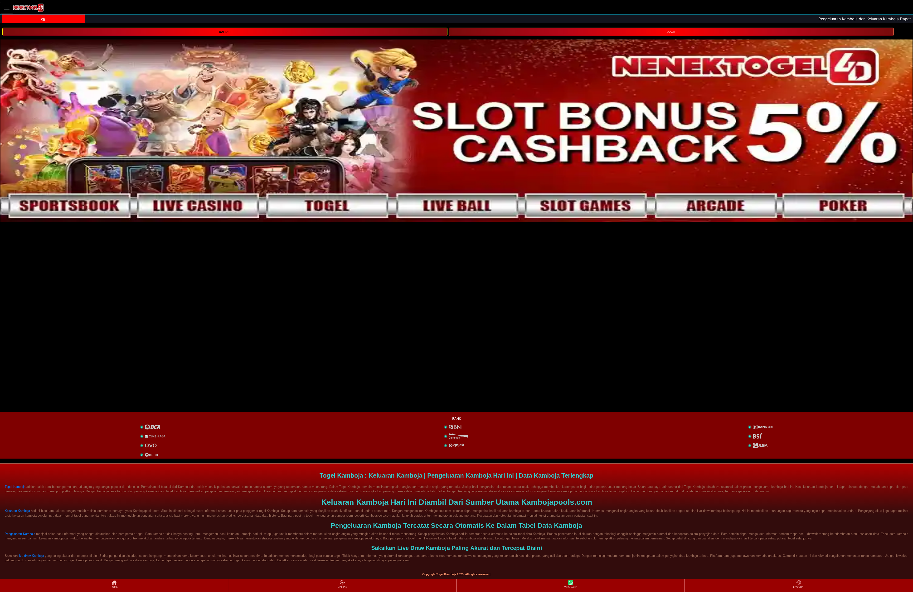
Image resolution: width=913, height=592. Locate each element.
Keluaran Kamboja (17, 511)
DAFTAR (225, 32)
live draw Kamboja (31, 556)
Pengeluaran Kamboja (20, 534)
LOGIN (671, 32)
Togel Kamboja (15, 487)
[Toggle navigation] (6, 8)
